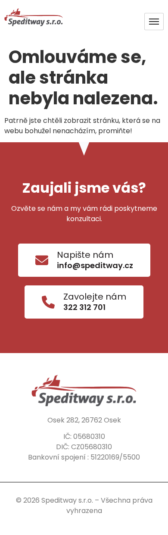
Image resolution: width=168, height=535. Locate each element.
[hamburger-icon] (154, 21)
